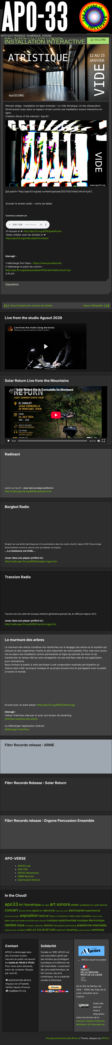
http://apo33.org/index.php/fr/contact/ (27, 238)
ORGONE (48, 925)
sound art (60, 930)
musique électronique (91, 920)
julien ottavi (10, 920)
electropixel (76, 910)
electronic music (62, 911)
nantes (10, 925)
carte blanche (100, 905)
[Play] (8, 440)
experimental (92, 910)
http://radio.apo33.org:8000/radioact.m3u (28, 491)
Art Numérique (30, 904)
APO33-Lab (24, 865)
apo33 (11, 904)
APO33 (105, 1038)
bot (91, 905)
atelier (75, 904)
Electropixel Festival (29, 879)
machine (42, 921)
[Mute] (98, 440)
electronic (49, 910)
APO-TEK (23, 869)
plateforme (55, 231)
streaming (71, 929)
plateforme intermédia (91, 925)
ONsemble (39, 926)
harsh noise (74, 916)
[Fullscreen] (103, 440)
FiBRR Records (26, 876)
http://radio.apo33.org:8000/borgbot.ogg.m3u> (31, 561)
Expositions (12, 284)
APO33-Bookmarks (28, 872)
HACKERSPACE (62, 916)
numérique (29, 926)
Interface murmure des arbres (21, 718)
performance (70, 925)
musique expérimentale (61, 920)
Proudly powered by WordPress (62, 1038)
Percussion (59, 925)
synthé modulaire (84, 930)
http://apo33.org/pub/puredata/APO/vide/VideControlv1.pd (38, 270)
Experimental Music (12, 916)
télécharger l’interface (17, 729)
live (36, 920)
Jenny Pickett (97, 916)
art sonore (60, 904)
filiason (52, 916)
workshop (98, 929)
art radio (45, 905)
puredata (21, 930)
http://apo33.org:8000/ (36, 231)
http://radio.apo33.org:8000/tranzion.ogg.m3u (30, 624)
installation (86, 916)
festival (44, 916)
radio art (31, 929)
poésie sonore (10, 930)
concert (11, 910)
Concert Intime (25, 911)
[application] (56, 415)
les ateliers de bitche (25, 921)
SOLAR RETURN (46, 929)
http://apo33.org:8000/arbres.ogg (56, 704)
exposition (29, 915)
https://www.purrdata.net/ (47, 263)
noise (20, 925)
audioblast (85, 905)
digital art (37, 910)
